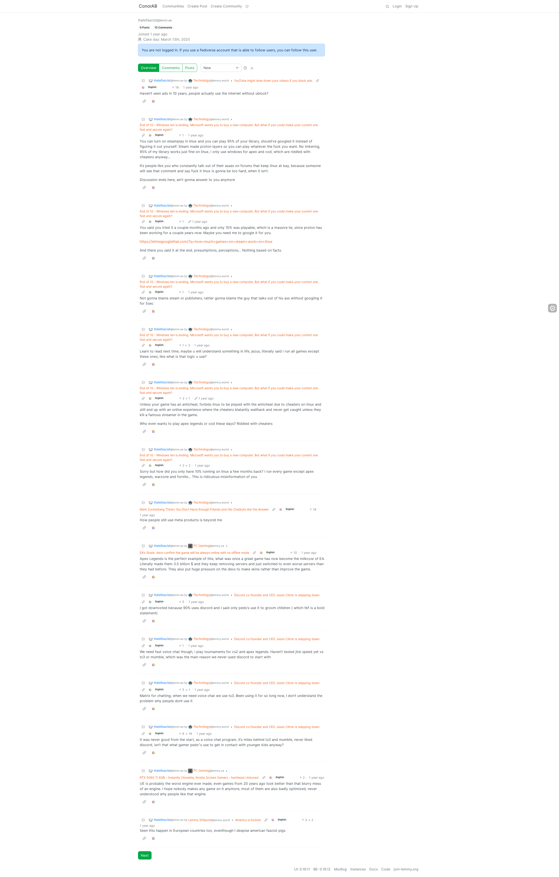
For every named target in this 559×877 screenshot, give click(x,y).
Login (397, 6)
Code (385, 869)
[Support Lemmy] (247, 6)
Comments (171, 68)
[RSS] (252, 68)
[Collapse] (143, 80)
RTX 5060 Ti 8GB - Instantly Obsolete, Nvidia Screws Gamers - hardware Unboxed (199, 777)
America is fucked (248, 820)
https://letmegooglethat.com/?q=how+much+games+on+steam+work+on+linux (206, 241)
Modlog (340, 869)
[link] (143, 87)
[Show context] (317, 80)
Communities (173, 6)
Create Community (226, 6)
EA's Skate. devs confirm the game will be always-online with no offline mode (194, 552)
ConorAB (148, 6)
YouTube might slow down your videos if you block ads (273, 80)
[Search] (387, 6)
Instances (358, 869)
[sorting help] (245, 68)
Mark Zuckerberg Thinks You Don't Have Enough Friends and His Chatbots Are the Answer (204, 509)
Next (145, 855)
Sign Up (411, 6)
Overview (148, 68)
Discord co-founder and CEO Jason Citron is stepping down (276, 595)
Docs (373, 869)
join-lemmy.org (406, 869)
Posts (189, 68)
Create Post (197, 6)
